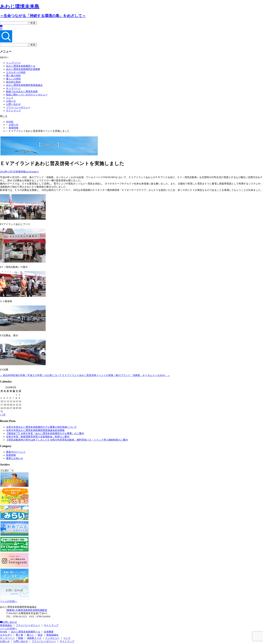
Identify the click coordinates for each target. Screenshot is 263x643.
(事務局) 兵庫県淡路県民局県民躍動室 (26, 610)
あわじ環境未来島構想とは (20, 66)
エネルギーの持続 (16, 72)
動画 (20, 638)
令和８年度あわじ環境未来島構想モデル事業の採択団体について (41, 427)
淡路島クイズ (34, 638)
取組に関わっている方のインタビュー (26, 94)
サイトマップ (13, 110)
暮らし (30, 635)
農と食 (19, 635)
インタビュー (52, 638)
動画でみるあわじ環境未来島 (22, 91)
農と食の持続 (13, 75)
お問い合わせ (13, 104)
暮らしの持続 (13, 78)
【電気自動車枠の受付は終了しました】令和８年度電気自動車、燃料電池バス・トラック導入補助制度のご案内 (67, 439)
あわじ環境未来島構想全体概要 (23, 69)
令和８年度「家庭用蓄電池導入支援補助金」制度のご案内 (37, 436)
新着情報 (13, 127)
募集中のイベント (16, 452)
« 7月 (2, 414)
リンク (9, 98)
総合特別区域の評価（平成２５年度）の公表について (30, 375)
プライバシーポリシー (18, 107)
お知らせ (11, 101)
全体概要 (49, 631)
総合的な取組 (13, 82)
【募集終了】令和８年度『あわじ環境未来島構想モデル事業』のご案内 (45, 433)
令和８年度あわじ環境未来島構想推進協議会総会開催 (35, 430)
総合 (40, 635)
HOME (9, 121)
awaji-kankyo (32, 171)
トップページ (13, 62)
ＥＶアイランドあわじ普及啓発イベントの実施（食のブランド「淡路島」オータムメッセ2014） (116, 375)
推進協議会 (6, 625)
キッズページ (13, 88)
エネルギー (6, 635)
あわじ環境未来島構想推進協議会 (24, 85)
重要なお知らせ (14, 458)
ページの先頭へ (8, 601)
